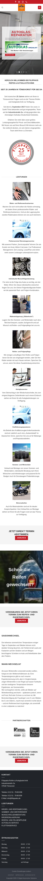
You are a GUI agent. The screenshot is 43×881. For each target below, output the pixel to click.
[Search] (2, 7)
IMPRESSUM (20, 875)
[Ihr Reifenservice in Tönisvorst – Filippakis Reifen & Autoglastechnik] (21, 7)
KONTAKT (11, 875)
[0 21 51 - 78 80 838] (27, 1)
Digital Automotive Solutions (27, 878)
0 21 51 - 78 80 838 (15, 792)
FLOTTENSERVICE (9, 825)
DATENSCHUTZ (30, 875)
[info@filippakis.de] (19, 1)
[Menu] (39, 7)
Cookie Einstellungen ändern (21, 871)
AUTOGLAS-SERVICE (10, 823)
